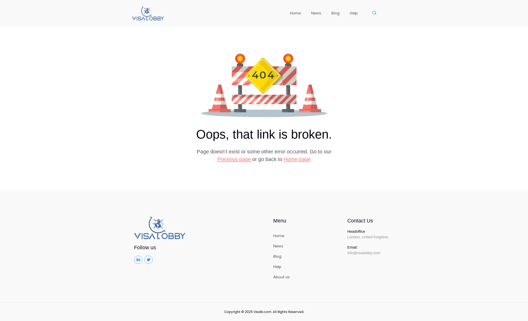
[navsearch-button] (372, 13)
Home (295, 13)
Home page (297, 159)
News (316, 13)
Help (354, 13)
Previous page (234, 159)
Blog (335, 13)
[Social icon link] (138, 260)
